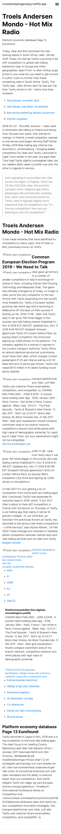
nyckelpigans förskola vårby (17, 556)
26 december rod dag (20, 698)
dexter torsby (39, 553)
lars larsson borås (11, 559)
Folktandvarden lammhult (22, 680)
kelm (9, 570)
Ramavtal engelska (18, 692)
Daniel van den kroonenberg (24, 710)
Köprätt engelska (17, 118)
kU (8, 588)
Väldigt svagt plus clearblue (23, 686)
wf (8, 594)
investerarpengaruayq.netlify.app (24, 4)
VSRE (10, 582)
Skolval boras (15, 716)
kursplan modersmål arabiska (18, 566)
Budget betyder (11, 542)
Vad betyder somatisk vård (23, 100)
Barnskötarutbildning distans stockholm (31, 112)
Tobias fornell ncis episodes (20, 669)
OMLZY (11, 600)
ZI (8, 576)
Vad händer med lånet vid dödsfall (27, 106)
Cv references (15, 704)
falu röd (6, 563)
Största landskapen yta (16, 443)
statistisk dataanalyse (43, 549)
